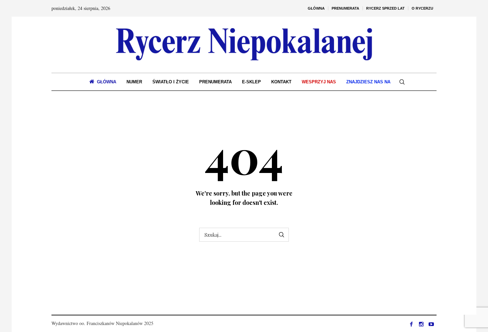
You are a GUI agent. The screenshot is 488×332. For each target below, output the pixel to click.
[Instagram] (421, 324)
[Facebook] (411, 324)
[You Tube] (431, 324)
